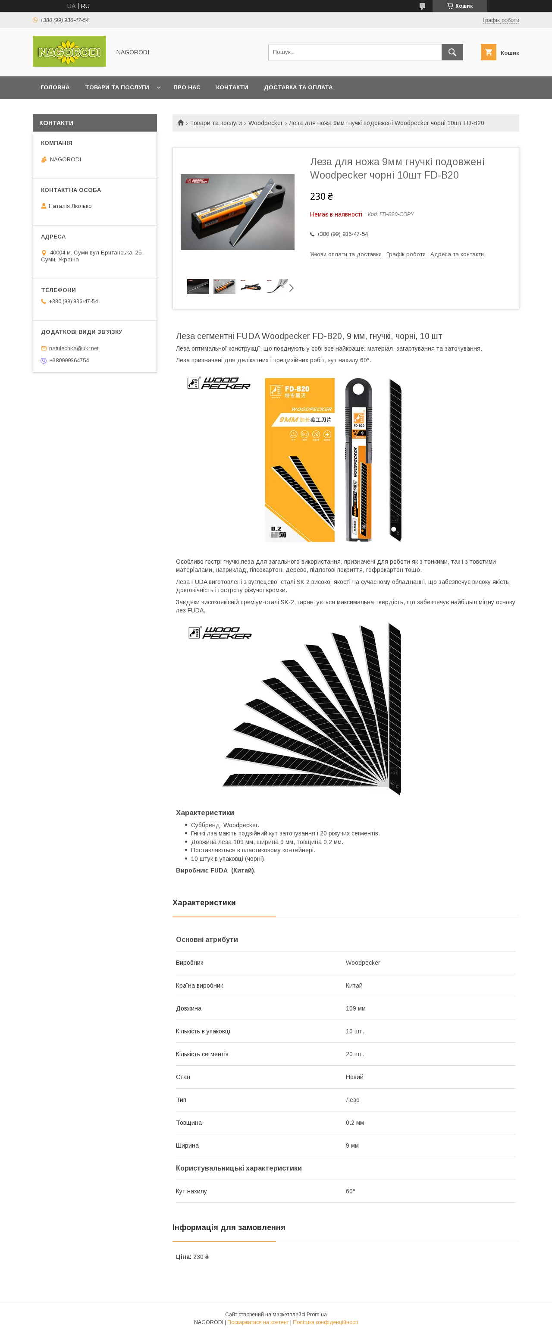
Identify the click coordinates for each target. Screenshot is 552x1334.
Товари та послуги (117, 87)
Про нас (187, 87)
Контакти (232, 87)
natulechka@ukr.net (73, 348)
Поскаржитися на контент (258, 1322)
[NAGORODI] (69, 65)
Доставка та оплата (298, 87)
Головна (55, 87)
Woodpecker (265, 122)
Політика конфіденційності (325, 1322)
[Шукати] (452, 52)
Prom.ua (317, 1315)
